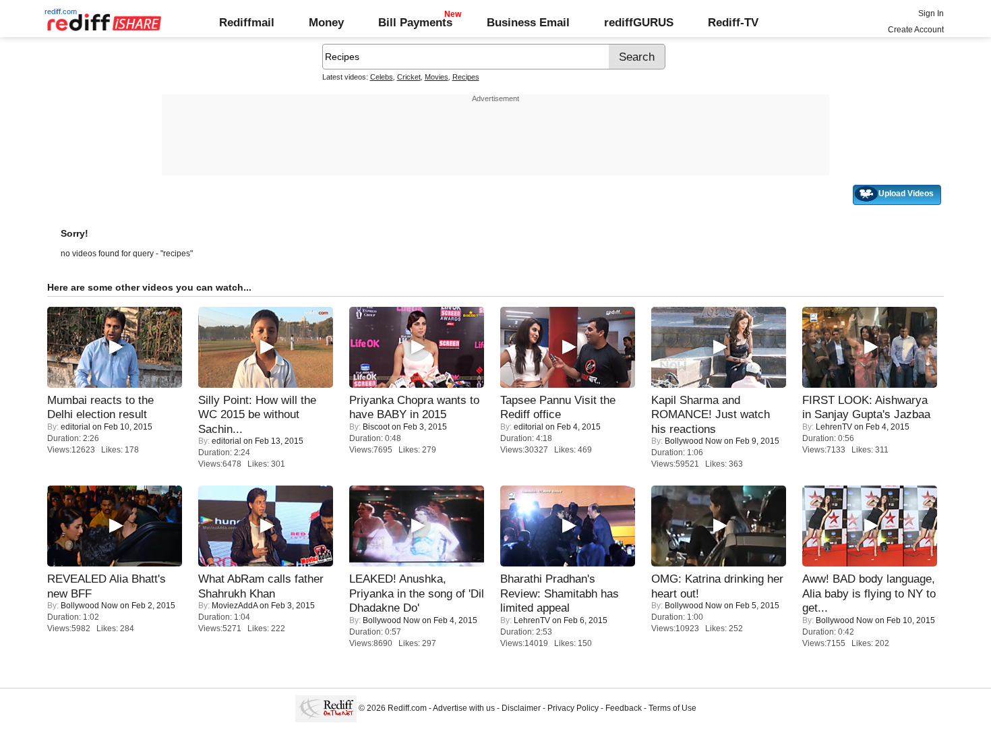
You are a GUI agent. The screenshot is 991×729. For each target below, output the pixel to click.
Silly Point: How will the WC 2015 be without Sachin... (257, 414)
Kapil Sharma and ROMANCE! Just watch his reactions (710, 414)
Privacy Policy (573, 708)
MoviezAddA (235, 605)
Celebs (381, 77)
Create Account (916, 29)
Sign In (931, 13)
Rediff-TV (733, 22)
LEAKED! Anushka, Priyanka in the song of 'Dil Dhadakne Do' (416, 593)
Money (326, 22)
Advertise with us (464, 708)
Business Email (528, 22)
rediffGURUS (638, 22)
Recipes (465, 77)
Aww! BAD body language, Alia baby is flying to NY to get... (869, 593)
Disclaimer (521, 708)
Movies (436, 77)
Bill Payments (415, 22)
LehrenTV (834, 427)
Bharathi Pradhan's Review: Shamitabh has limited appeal (559, 593)
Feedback (623, 708)
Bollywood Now (693, 441)
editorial (75, 427)
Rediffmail (246, 22)
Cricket (409, 77)
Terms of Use (672, 708)
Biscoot (376, 427)
